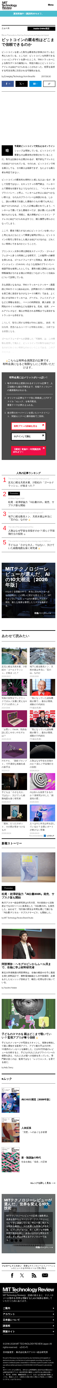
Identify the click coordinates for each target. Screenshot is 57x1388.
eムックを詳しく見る (41, 1183)
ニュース (6, 28)
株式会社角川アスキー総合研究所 (32, 1352)
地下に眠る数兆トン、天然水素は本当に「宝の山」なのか (30, 516)
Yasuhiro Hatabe (10, 988)
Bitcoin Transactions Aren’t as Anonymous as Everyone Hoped (25, 35)
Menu (51, 5)
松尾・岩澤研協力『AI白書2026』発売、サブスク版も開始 (31, 499)
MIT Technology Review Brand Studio (18, 918)
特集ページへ (41, 613)
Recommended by (36, 836)
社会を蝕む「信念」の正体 (34, 1159)
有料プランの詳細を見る (25, 426)
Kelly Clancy (8, 1067)
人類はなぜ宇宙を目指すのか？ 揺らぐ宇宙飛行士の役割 (31, 530)
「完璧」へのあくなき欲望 (34, 1129)
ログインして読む (22, 436)
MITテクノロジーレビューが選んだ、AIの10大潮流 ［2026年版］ (27, 577)
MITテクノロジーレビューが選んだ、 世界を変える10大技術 (28, 1204)
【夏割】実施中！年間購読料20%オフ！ (27, 450)
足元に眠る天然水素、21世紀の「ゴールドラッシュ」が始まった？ (31, 482)
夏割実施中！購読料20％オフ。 (28, 13)
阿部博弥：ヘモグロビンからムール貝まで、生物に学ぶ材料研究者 (26, 966)
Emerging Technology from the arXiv (19, 76)
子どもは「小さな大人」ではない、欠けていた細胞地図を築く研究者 (31, 544)
